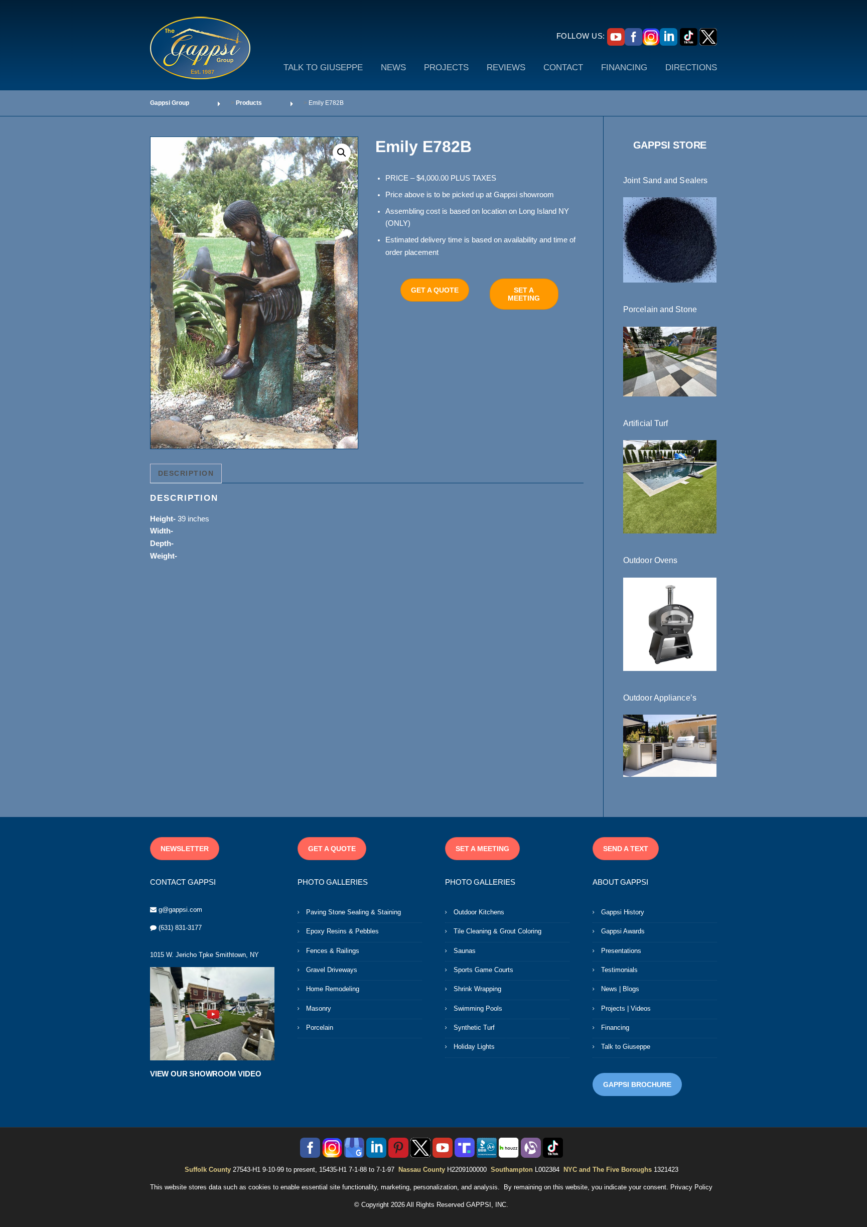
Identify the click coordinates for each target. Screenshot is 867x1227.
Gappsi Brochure (637, 1084)
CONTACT (563, 67)
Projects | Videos (626, 1008)
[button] (342, 153)
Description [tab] (186, 473)
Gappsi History (622, 912)
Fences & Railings (332, 951)
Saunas (465, 951)
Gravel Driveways (331, 970)
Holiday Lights (474, 1046)
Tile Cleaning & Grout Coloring (497, 931)
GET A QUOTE (435, 290)
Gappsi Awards (623, 931)
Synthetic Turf (474, 1027)
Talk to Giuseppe (625, 1046)
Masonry (318, 1008)
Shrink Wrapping (477, 989)
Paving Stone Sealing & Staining (353, 912)
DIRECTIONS (691, 67)
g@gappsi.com (180, 909)
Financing (615, 1027)
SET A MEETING (524, 294)
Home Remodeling (332, 989)
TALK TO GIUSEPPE (323, 67)
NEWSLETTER (185, 849)
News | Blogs (620, 989)
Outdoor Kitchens (479, 912)
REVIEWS (506, 67)
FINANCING (624, 67)
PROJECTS (446, 67)
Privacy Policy (691, 1187)
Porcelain (319, 1027)
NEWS (393, 67)
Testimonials (619, 970)
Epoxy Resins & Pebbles (342, 931)
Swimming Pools (478, 1008)
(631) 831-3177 (180, 927)
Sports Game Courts (483, 970)
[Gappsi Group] (200, 48)
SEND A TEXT (625, 849)
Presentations (621, 951)
